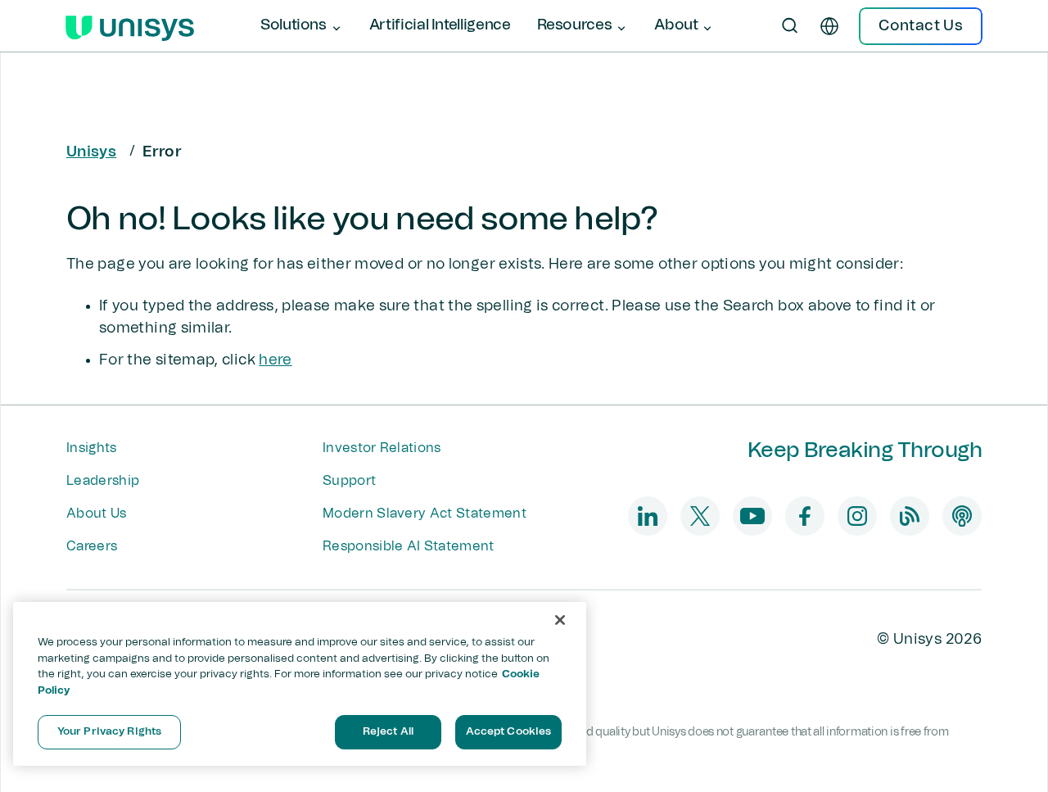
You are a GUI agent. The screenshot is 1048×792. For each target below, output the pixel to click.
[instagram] (857, 516)
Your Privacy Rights (109, 731)
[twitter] (700, 516)
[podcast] (962, 516)
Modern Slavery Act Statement (424, 513)
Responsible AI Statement (409, 546)
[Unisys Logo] (130, 26)
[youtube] (752, 516)
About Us (96, 513)
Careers (91, 546)
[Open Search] (790, 26)
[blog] (909, 516)
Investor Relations (382, 448)
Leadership (102, 480)
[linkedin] (647, 516)
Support (349, 480)
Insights (91, 448)
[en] (829, 26)
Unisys (91, 152)
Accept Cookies (509, 731)
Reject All (388, 731)
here (275, 360)
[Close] (560, 620)
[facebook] (804, 516)
